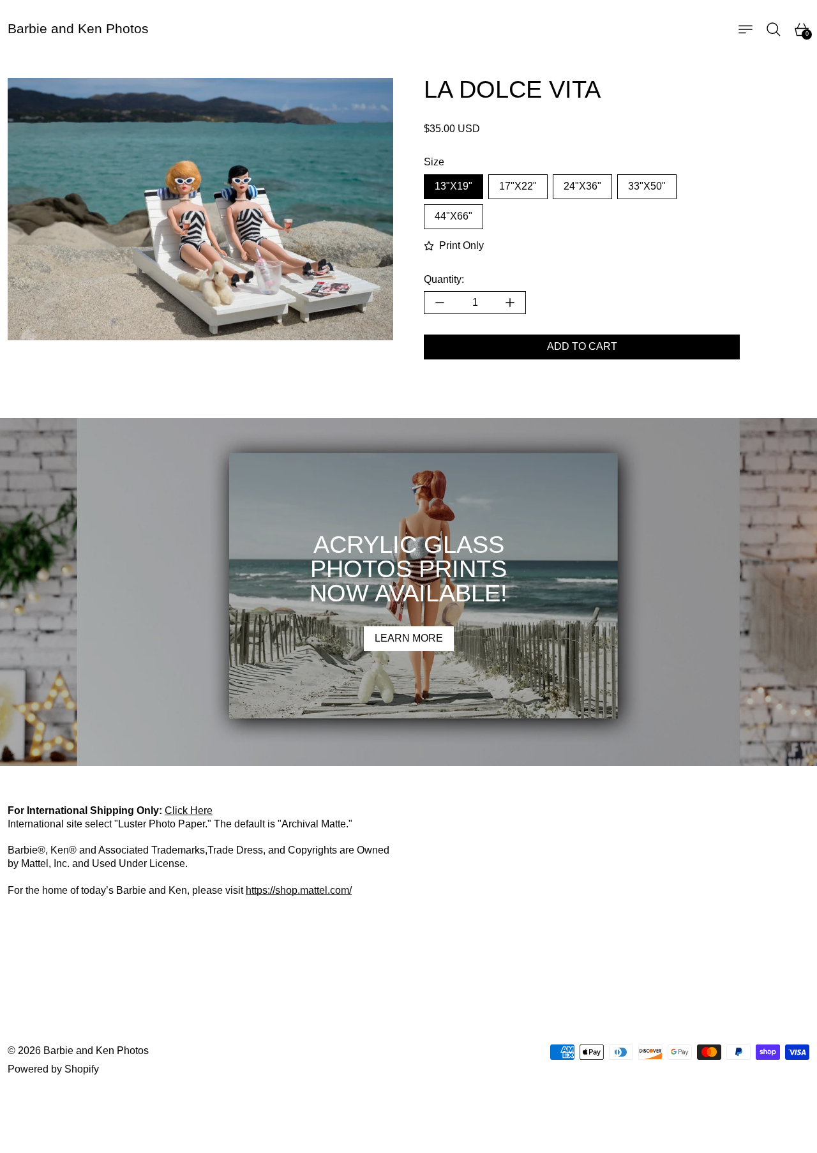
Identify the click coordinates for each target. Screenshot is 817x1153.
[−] (439, 302)
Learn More (409, 638)
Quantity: (444, 279)
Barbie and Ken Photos (96, 1050)
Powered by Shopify (53, 1069)
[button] (773, 29)
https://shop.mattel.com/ (299, 890)
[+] (510, 302)
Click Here (189, 810)
